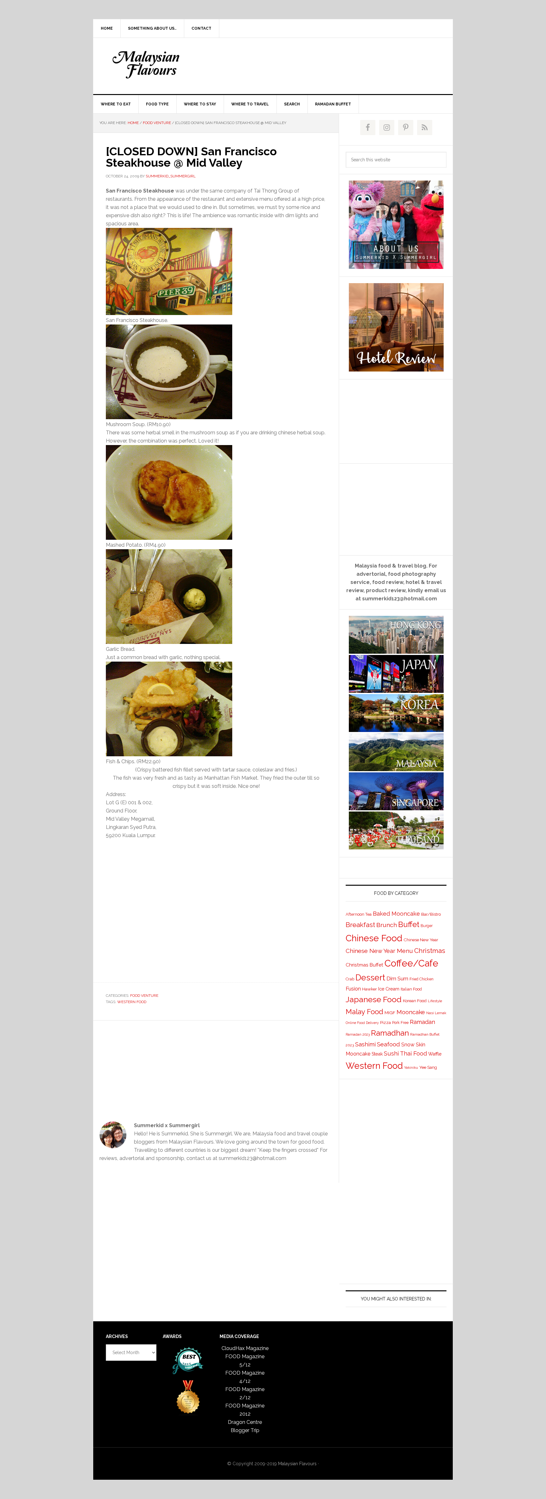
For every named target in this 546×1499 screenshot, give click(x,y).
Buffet (408, 924)
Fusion (353, 988)
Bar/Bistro (431, 914)
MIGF (390, 1012)
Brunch (386, 925)
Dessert (370, 977)
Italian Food (411, 989)
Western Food (131, 1002)
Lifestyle (435, 1001)
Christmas (429, 951)
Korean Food (415, 1000)
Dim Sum (397, 978)
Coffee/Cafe (411, 963)
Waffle (434, 1053)
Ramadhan (390, 1033)
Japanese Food (374, 999)
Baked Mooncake (396, 913)
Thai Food (413, 1053)
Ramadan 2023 (358, 1034)
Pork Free (400, 1022)
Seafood (388, 1044)
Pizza (385, 1022)
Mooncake (411, 1012)
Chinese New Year (420, 939)
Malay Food (364, 1012)
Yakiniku (411, 1068)
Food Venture (144, 995)
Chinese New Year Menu (379, 951)
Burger (427, 926)
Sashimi (365, 1044)
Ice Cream (388, 988)
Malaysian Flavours (147, 65)
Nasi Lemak (436, 1013)
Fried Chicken (422, 979)
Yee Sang (428, 1067)
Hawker (369, 988)
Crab (350, 979)
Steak (377, 1053)
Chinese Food (374, 938)
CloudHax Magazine (245, 1348)
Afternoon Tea (359, 914)
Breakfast (360, 925)
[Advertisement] (320, 65)
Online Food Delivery (362, 1023)
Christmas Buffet (364, 965)
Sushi (391, 1053)
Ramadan (422, 1022)
